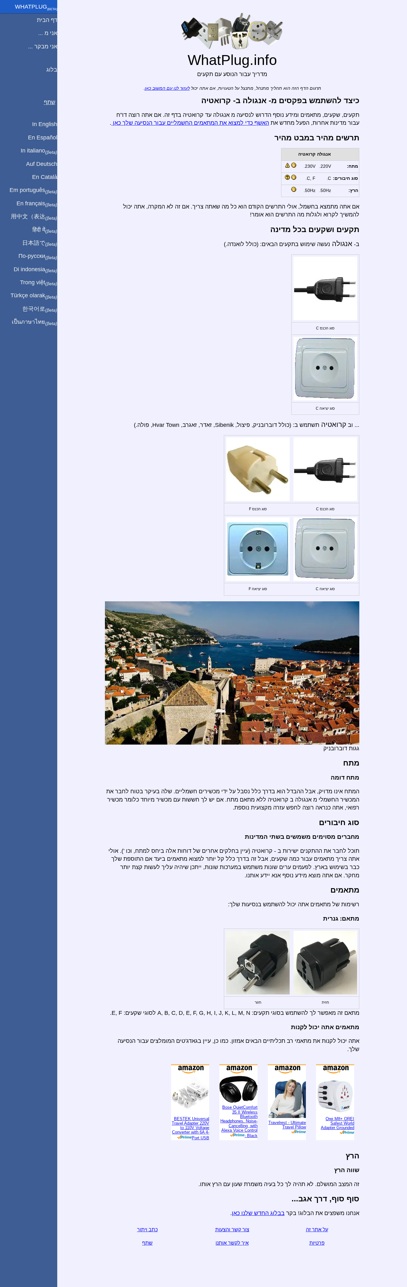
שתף (147, 1243)
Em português (33, 190)
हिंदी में (44, 230)
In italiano (39, 150)
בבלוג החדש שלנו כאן (258, 1213)
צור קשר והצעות (232, 1229)
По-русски (37, 256)
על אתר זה (317, 1229)
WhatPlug (36, 7)
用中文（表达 (34, 216)
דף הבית (47, 20)
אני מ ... (47, 33)
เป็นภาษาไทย (34, 322)
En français (37, 203)
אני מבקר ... (42, 46)
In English (44, 124)
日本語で (39, 243)
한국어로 (39, 309)
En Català (44, 177)
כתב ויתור (147, 1229)
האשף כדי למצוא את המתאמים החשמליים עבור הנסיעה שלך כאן (190, 123)
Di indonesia (35, 269)
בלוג (51, 70)
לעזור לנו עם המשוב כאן (167, 88)
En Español (42, 137)
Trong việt (38, 282)
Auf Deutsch (41, 164)
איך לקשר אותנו (232, 1243)
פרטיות (317, 1243)
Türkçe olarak (33, 295)
